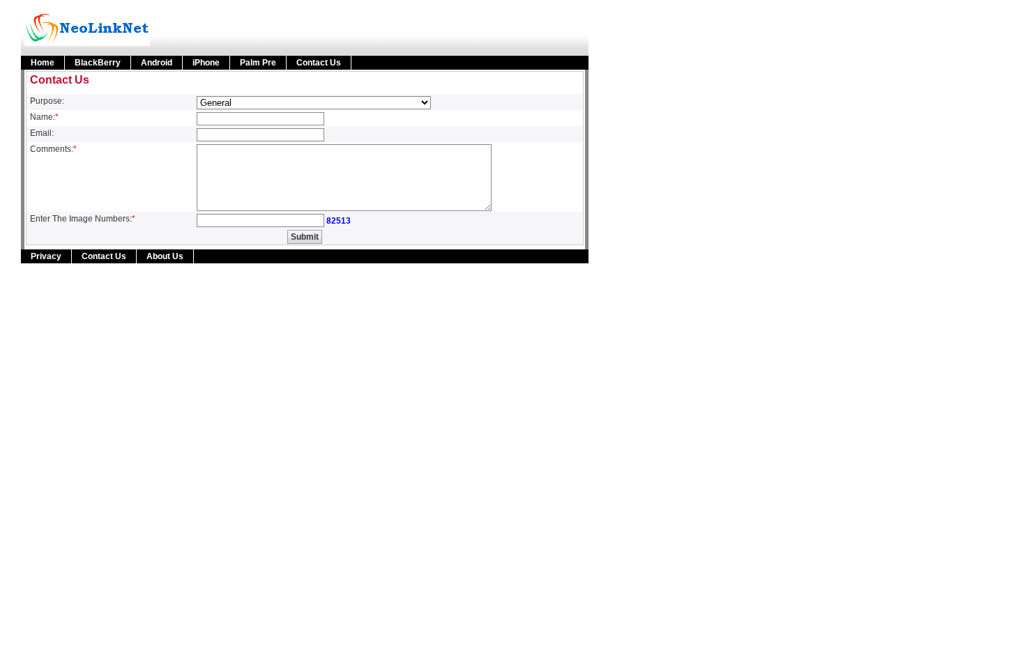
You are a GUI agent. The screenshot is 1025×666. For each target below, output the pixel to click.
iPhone (206, 63)
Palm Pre (258, 63)
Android (156, 63)
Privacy (46, 256)
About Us (164, 256)
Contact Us (318, 63)
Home (42, 63)
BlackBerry (98, 63)
